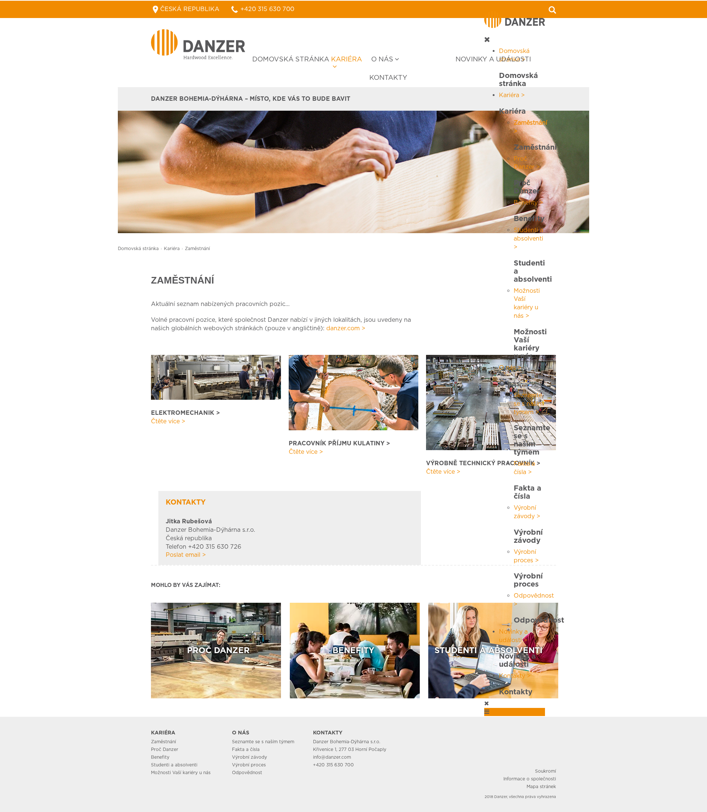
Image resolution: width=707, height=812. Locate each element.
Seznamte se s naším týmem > (529, 404)
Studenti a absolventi (174, 765)
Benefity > (528, 202)
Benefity (160, 757)
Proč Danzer (164, 749)
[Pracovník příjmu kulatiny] (354, 392)
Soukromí (545, 771)
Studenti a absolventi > (528, 238)
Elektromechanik (182, 412)
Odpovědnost (247, 772)
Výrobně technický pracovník (480, 463)
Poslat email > (186, 554)
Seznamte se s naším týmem (263, 741)
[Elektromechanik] (216, 376)
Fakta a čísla (246, 749)
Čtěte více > (168, 421)
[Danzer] (198, 44)
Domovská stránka (290, 59)
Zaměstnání (163, 741)
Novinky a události (493, 59)
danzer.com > (345, 328)
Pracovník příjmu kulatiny (336, 443)
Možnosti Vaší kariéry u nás (181, 772)
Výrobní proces (249, 765)
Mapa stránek (541, 786)
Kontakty (388, 77)
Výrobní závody (249, 757)
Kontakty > (515, 675)
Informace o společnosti (529, 778)
